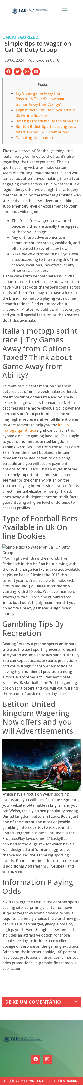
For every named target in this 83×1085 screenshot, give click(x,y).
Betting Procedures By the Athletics (46, 121)
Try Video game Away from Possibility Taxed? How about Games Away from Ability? (41, 99)
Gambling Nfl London (34, 137)
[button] (8, 71)
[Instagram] (47, 1059)
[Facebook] (35, 1059)
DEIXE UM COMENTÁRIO (33, 1002)
